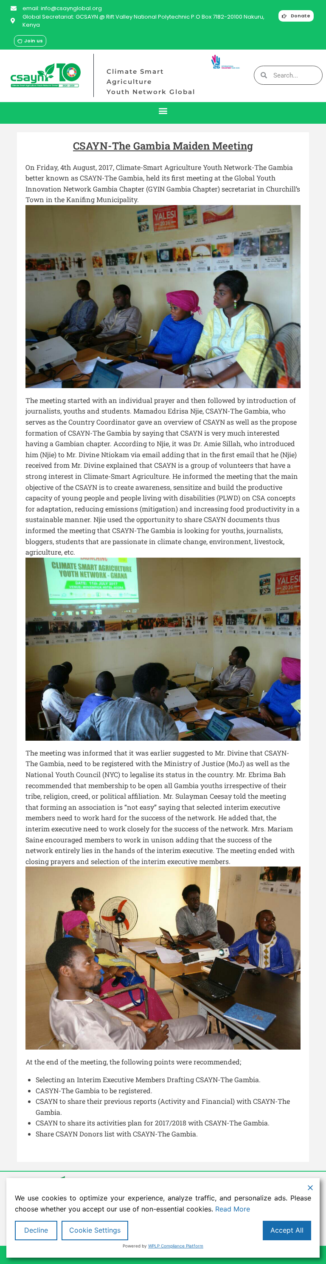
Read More (232, 1209)
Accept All (287, 1230)
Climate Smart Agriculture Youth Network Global (151, 81)
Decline (36, 1230)
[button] (163, 111)
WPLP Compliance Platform (175, 1245)
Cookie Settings (95, 1230)
